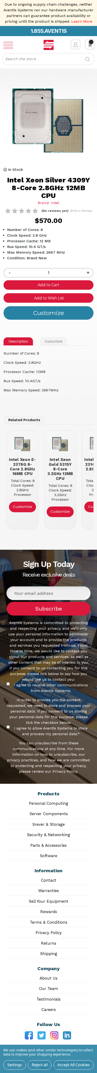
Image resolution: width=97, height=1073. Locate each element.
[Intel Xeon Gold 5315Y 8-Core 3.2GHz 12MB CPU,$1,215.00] (60, 444)
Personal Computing (48, 803)
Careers (48, 1009)
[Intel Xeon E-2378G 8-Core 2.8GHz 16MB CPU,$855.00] (22, 444)
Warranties (48, 890)
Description (18, 341)
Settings (14, 1064)
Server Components (48, 813)
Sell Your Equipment (48, 901)
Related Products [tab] (24, 420)
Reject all (40, 1064)
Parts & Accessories (48, 845)
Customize (53, 341)
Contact (48, 880)
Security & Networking (48, 834)
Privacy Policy (49, 932)
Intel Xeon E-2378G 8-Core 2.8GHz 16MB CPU (22, 466)
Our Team (48, 988)
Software (48, 855)
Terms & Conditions (48, 922)
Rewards (48, 911)
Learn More (81, 21)
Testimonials (48, 999)
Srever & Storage (48, 824)
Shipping (48, 953)
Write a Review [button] (81, 211)
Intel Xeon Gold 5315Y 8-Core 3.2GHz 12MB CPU (60, 469)
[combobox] (48, 59)
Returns (48, 943)
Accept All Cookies (73, 1064)
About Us (48, 978)
